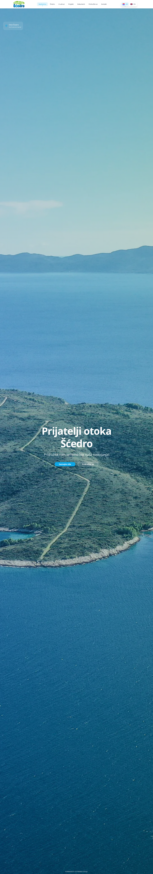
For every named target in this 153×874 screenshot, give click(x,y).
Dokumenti (81, 4)
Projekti (71, 4)
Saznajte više (65, 464)
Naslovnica (42, 4)
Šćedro (52, 4)
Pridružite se (93, 4)
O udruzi (61, 4)
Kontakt (104, 4)
